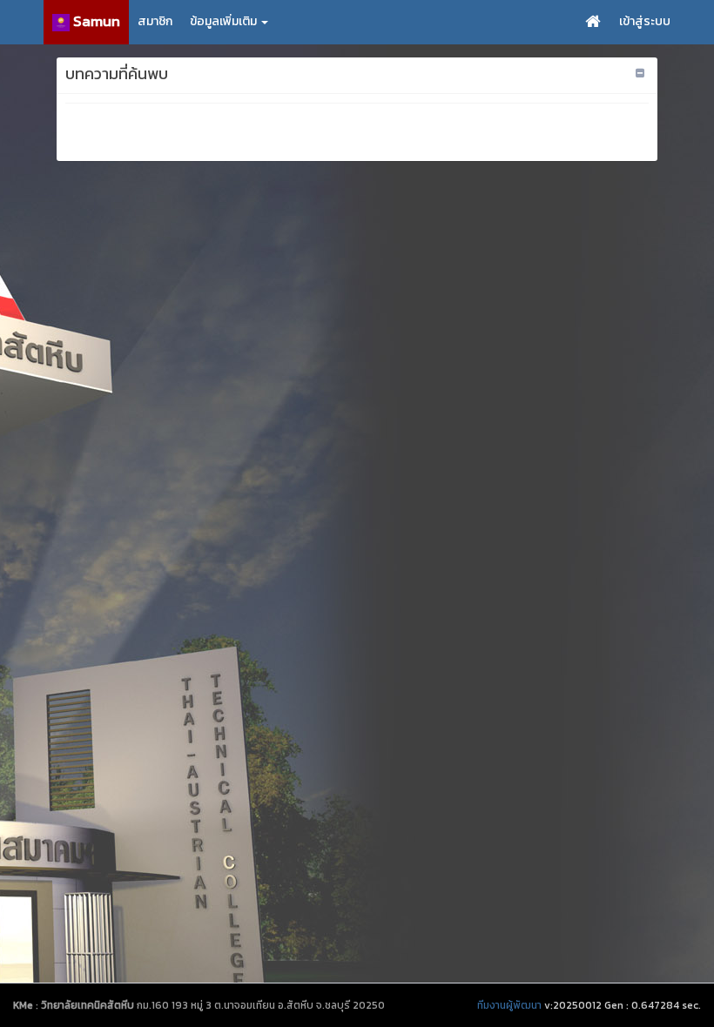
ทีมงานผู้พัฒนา (509, 1005)
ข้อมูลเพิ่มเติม (224, 21)
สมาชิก (155, 21)
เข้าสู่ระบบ (644, 21)
